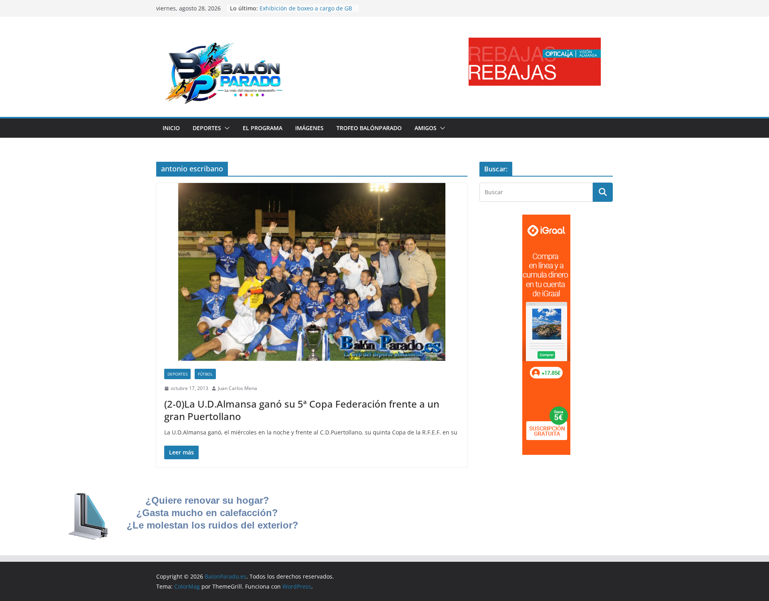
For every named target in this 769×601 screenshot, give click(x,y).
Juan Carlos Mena (237, 388)
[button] (225, 128)
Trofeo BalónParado (369, 128)
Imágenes (309, 128)
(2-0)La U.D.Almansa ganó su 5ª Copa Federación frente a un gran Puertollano (301, 410)
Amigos (426, 128)
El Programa (262, 128)
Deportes (207, 128)
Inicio (171, 128)
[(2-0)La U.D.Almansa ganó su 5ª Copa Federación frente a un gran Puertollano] (311, 272)
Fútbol (205, 374)
